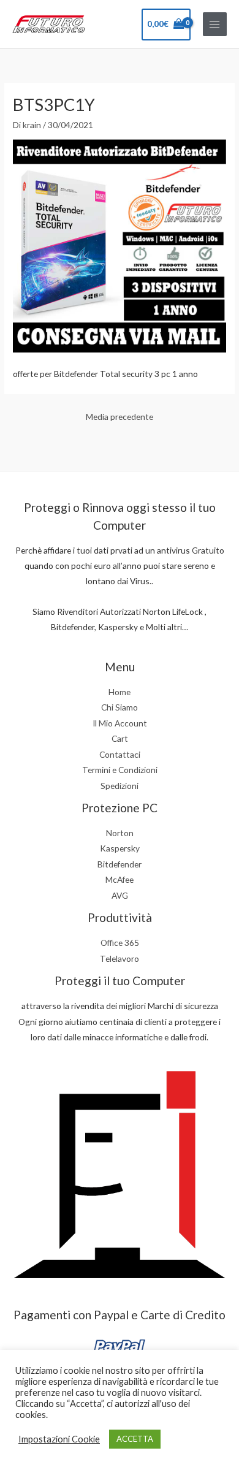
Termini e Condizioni (119, 769)
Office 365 (120, 942)
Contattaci (119, 754)
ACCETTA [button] (134, 1439)
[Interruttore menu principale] (215, 24)
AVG (120, 895)
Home (119, 692)
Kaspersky (120, 848)
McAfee (119, 879)
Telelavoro (119, 958)
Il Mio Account (120, 723)
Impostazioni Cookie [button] (59, 1439)
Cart (120, 738)
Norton (120, 833)
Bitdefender (119, 864)
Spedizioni (119, 785)
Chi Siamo (119, 707)
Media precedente (119, 416)
